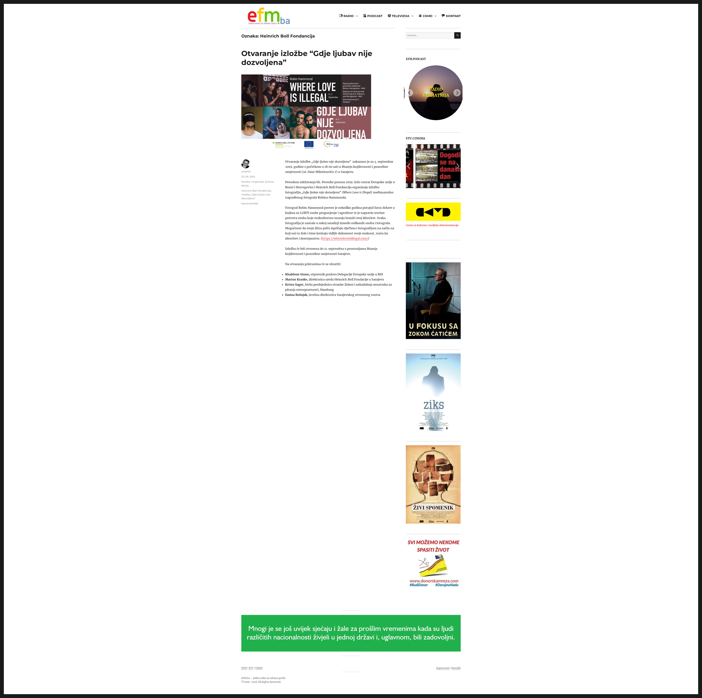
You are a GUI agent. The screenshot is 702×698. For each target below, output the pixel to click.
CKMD (259, 668)
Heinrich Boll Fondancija (256, 190)
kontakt (456, 668)
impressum (443, 668)
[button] (408, 166)
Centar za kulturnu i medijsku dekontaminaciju (432, 225)
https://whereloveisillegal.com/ (345, 238)
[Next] (457, 92)
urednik (246, 171)
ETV (251, 668)
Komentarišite (249, 203)
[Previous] (409, 92)
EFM (244, 668)
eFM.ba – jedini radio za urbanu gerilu (263, 678)
